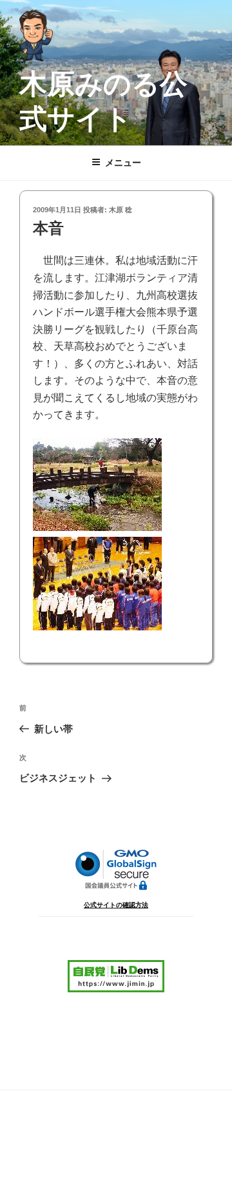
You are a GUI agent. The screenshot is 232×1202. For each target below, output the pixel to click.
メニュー (123, 162)
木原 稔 (120, 210)
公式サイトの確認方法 (116, 904)
